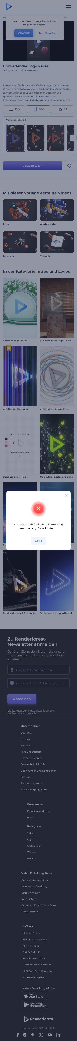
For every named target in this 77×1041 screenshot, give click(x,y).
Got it (38, 541)
